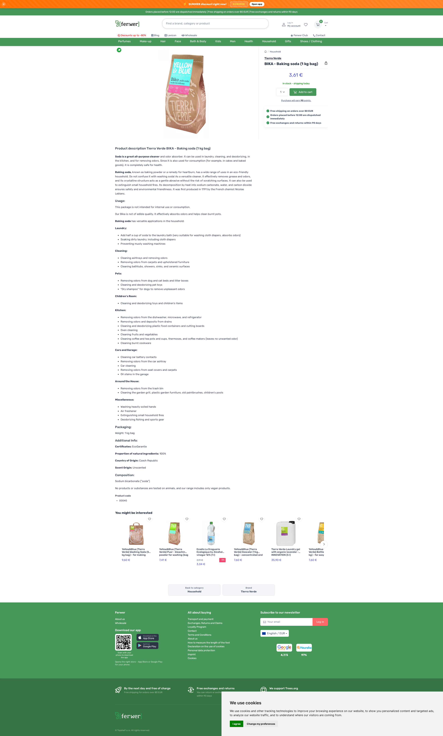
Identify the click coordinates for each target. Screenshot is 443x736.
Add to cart (305, 91)
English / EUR (276, 633)
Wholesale (191, 35)
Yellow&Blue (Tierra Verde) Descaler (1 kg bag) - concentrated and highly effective (248, 553)
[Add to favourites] (149, 519)
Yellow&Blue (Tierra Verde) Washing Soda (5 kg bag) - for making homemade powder (135, 553)
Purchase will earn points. (296, 100)
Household (275, 51)
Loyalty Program (197, 626)
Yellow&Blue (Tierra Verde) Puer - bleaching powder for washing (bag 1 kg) (173, 553)
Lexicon (171, 35)
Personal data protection (201, 650)
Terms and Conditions (199, 634)
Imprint (192, 654)
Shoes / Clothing (311, 41)
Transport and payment (200, 619)
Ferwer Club (301, 35)
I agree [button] (237, 723)
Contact (320, 35)
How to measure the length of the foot (209, 642)
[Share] (326, 63)
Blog (156, 35)
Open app (257, 4)
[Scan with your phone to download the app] (124, 642)
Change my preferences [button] (261, 723)
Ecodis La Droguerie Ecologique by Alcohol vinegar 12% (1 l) (210, 552)
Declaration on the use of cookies (206, 646)
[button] (148, 637)
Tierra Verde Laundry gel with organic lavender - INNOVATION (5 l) (285, 552)
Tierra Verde (272, 58)
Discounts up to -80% (133, 35)
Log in (320, 621)
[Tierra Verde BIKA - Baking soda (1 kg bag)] (183, 94)
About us (120, 619)
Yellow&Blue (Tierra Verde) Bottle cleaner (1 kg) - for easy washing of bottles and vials (323, 553)
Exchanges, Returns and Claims (205, 623)
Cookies (192, 658)
